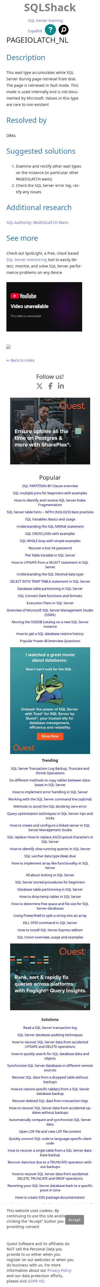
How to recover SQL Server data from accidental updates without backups (50, 1110)
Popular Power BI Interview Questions (50, 640)
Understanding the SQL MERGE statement (50, 526)
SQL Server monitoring (26, 259)
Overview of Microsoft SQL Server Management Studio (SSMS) (50, 612)
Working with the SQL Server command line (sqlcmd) (50, 799)
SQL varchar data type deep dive (50, 856)
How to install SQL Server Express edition (50, 929)
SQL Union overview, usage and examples (50, 937)
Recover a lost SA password (50, 548)
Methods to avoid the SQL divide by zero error (50, 806)
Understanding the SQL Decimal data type (50, 574)
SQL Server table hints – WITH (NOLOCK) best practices (50, 512)
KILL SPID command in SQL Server (50, 922)
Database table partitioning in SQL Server (50, 588)
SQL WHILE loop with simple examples (50, 540)
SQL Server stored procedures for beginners (50, 882)
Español (35, 31)
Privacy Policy (59, 1270)
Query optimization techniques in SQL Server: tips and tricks (50, 815)
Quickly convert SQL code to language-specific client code (50, 1141)
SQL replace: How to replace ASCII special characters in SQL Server (50, 839)
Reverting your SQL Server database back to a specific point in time (50, 1188)
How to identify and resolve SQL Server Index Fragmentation (50, 502)
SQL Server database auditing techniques (50, 1034)
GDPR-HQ (36, 1281)
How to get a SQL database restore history (50, 633)
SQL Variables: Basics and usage (50, 519)
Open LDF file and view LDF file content (50, 1131)
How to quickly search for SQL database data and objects (50, 1056)
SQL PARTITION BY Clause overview (50, 485)
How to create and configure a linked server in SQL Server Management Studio (50, 827)
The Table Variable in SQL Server (50, 555)
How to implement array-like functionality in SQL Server (50, 865)
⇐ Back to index (20, 360)
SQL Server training (45, 20)
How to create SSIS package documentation (50, 1197)
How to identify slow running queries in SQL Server (50, 848)
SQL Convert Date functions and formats (50, 595)
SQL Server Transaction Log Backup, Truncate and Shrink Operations (50, 770)
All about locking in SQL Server (50, 875)
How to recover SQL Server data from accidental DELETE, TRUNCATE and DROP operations (50, 1176)
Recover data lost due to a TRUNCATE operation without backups (50, 1164)
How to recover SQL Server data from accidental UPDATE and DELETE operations (50, 1044)
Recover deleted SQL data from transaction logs (50, 1100)
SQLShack (50, 7)
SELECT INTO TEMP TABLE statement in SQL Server (50, 581)
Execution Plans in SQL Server (50, 603)
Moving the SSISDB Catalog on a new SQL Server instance (50, 624)
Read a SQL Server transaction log (50, 1027)
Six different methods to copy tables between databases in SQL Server (50, 782)
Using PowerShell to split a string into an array (50, 915)
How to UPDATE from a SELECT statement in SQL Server (50, 564)
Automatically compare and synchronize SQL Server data (50, 1122)
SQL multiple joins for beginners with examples (50, 493)
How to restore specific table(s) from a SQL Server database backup (50, 1091)
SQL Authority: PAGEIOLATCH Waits (37, 222)
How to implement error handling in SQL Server (50, 791)
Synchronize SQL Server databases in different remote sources (50, 1067)
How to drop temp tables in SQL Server (50, 896)
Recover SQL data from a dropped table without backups (50, 1079)
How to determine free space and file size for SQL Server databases (50, 906)
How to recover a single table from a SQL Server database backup (50, 1152)
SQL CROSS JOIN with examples (50, 533)
